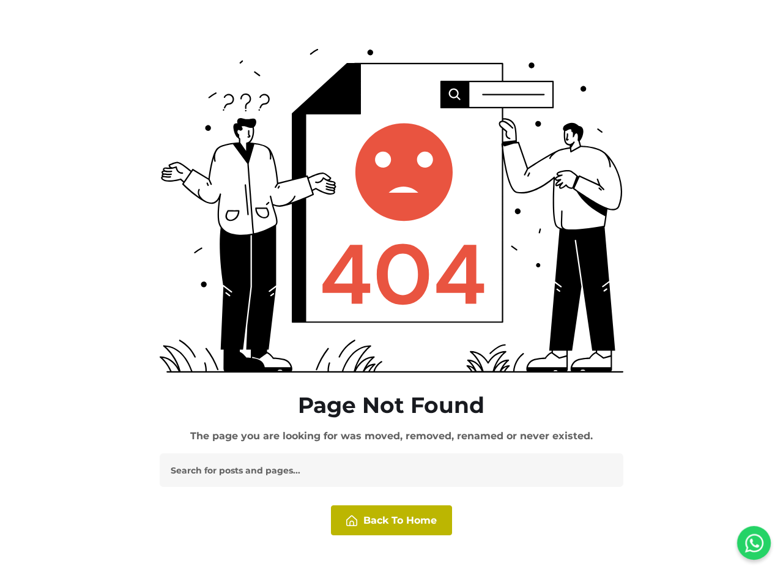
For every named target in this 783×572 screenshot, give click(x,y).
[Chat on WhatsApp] (754, 543)
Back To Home (400, 520)
